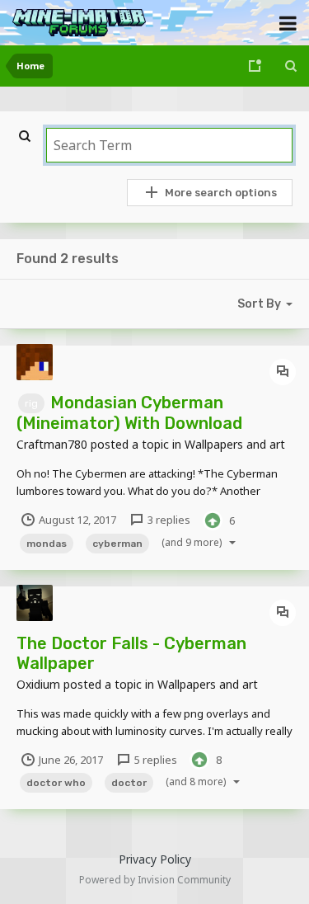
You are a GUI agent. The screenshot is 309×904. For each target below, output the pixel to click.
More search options (221, 192)
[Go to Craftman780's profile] (34, 362)
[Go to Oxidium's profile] (34, 603)
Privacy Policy (155, 859)
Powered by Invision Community (155, 880)
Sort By (259, 304)
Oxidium (38, 684)
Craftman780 (51, 444)
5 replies (154, 759)
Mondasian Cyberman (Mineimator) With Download (129, 413)
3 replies (167, 519)
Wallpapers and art (235, 444)
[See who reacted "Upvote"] (212, 518)
